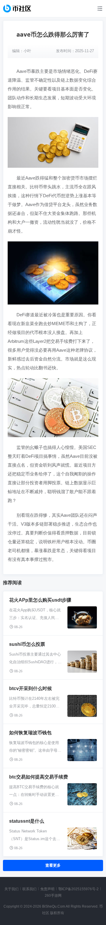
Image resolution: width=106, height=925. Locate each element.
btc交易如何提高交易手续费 (38, 776)
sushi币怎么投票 (27, 644)
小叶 (27, 51)
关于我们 (11, 889)
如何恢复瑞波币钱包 (30, 732)
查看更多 (53, 865)
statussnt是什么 (26, 821)
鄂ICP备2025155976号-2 (78, 889)
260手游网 (53, 895)
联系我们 (29, 889)
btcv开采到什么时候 (30, 688)
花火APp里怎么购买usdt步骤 (40, 600)
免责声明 (47, 889)
